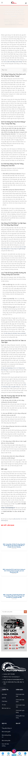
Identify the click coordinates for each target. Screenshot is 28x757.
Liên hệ (4, 698)
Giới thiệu (4, 694)
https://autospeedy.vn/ (8, 507)
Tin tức (4, 705)
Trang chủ (6, 19)
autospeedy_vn (20, 24)
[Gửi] (25, 611)
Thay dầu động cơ (7, 728)
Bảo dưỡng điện (6, 740)
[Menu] (2, 2)
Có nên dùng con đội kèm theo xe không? (15, 333)
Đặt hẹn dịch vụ (6, 708)
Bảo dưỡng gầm (6, 731)
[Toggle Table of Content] (23, 70)
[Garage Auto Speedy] (14, 2)
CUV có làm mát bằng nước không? (13, 61)
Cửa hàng (4, 701)
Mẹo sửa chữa (17, 519)
